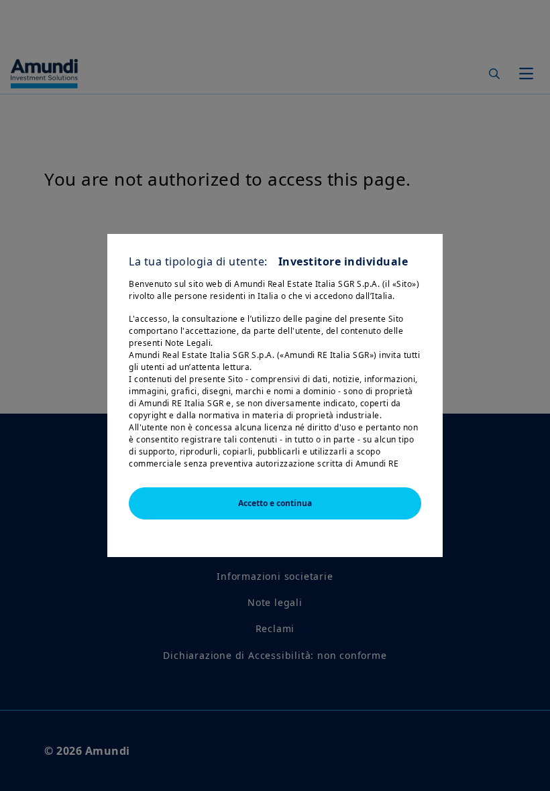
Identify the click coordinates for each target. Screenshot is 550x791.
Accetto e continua (275, 503)
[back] (512, 462)
